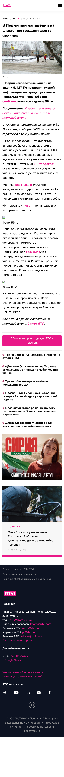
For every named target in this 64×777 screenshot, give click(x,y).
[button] (60, 5)
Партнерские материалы (18, 640)
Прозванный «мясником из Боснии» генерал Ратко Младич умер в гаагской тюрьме (30, 396)
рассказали (23, 185)
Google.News (13, 660)
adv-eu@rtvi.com (31, 636)
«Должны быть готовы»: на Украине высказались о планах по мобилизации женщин (30, 370)
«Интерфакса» (44, 164)
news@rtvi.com (31, 628)
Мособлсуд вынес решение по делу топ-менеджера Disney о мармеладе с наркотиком (29, 411)
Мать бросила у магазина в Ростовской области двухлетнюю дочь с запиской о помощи (30, 538)
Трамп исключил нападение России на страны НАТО (31, 356)
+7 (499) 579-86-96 (20, 619)
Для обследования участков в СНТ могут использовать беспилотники (28, 424)
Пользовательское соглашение (19, 574)
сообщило (10, 101)
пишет (27, 205)
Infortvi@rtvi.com (40, 624)
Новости (8, 19)
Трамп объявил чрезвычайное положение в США (25, 383)
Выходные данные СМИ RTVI (18, 569)
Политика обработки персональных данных (27, 579)
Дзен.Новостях (18, 656)
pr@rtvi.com (29, 632)
